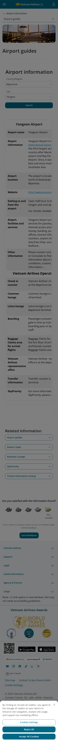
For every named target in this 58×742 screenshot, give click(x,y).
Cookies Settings (29, 722)
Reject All (29, 729)
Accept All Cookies (29, 736)
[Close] (54, 704)
